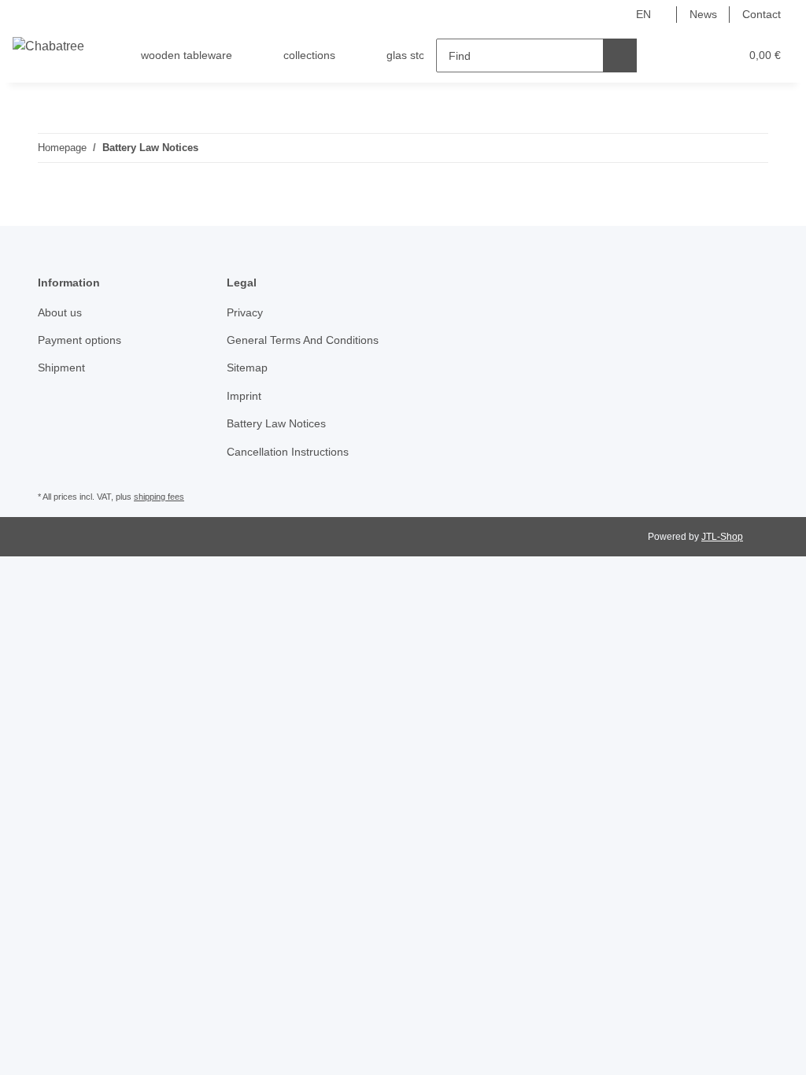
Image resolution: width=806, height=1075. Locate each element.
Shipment (61, 367)
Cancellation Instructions (288, 451)
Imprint (244, 396)
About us (60, 312)
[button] (666, 55)
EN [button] (643, 14)
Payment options (79, 340)
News (703, 14)
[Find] (620, 55)
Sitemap (247, 367)
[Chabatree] (48, 46)
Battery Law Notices (276, 423)
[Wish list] (697, 55)
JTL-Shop (722, 536)
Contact (761, 14)
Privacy (245, 312)
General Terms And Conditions (303, 340)
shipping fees (159, 496)
